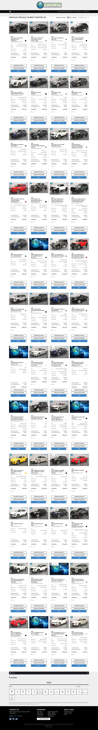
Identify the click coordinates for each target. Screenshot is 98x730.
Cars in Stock (40, 711)
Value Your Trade (68, 713)
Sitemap (50, 727)
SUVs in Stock (40, 713)
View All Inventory (44, 718)
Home (10, 14)
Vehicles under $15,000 (53, 711)
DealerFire (46, 724)
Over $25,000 (51, 716)
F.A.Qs (65, 714)
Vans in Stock (40, 716)
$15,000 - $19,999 (51, 713)
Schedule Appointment (18, 68)
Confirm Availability (18, 65)
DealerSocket (53, 724)
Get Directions (13, 713)
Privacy (47, 727)
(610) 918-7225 (15, 716)
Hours (21, 716)
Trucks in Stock (40, 714)
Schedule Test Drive (68, 711)
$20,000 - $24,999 (52, 714)
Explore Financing (26, 71)
